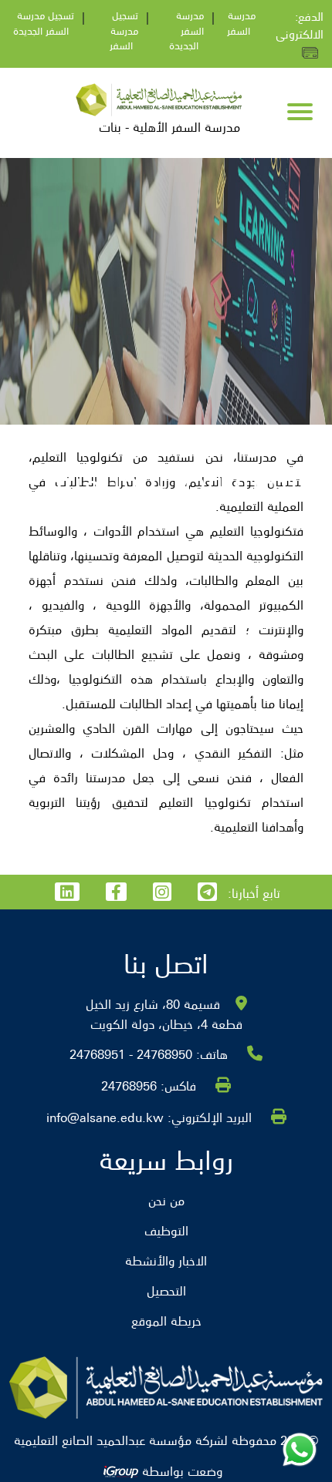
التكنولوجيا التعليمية (59, 542)
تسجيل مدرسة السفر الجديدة (43, 22)
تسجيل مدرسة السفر (124, 30)
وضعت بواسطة (180, 1470)
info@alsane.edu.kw (105, 1116)
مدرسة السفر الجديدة (186, 30)
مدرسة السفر (241, 22)
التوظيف (166, 1230)
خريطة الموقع (166, 1320)
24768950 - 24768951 (130, 1053)
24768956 (129, 1085)
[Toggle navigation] (300, 113)
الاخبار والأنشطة (166, 1260)
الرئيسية (136, 542)
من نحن (166, 1199)
